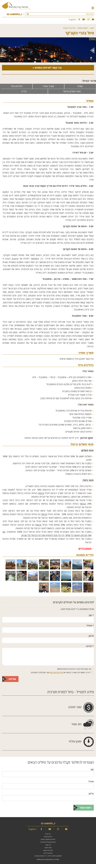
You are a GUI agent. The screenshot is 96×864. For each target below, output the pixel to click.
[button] (93, 8)
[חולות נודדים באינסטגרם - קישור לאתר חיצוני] (88, 19)
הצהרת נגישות (48, 850)
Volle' (57, 859)
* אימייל (90, 625)
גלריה (24, 91)
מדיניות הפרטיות (56, 672)
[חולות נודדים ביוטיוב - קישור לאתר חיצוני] (83, 19)
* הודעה (90, 646)
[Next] (4, 50)
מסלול (80, 86)
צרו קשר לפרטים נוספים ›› (47, 67)
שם (92, 769)
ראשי (92, 28)
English (72, 19)
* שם (91, 615)
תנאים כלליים (85, 548)
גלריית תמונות (85, 555)
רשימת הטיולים (83, 28)
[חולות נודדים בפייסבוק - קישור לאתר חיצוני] (79, 19)
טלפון (91, 635)
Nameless (49, 859)
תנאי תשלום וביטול (72, 91)
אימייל (91, 781)
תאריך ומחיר (48, 86)
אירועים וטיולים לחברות (48, 842)
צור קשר (48, 845)
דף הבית (48, 834)
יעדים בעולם (48, 836)
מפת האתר (48, 847)
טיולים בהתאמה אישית (48, 839)
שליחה (12, 679)
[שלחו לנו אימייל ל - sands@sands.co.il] (93, 19)
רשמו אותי (85, 807)
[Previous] (92, 50)
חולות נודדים (52, 856)
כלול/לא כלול (16, 86)
